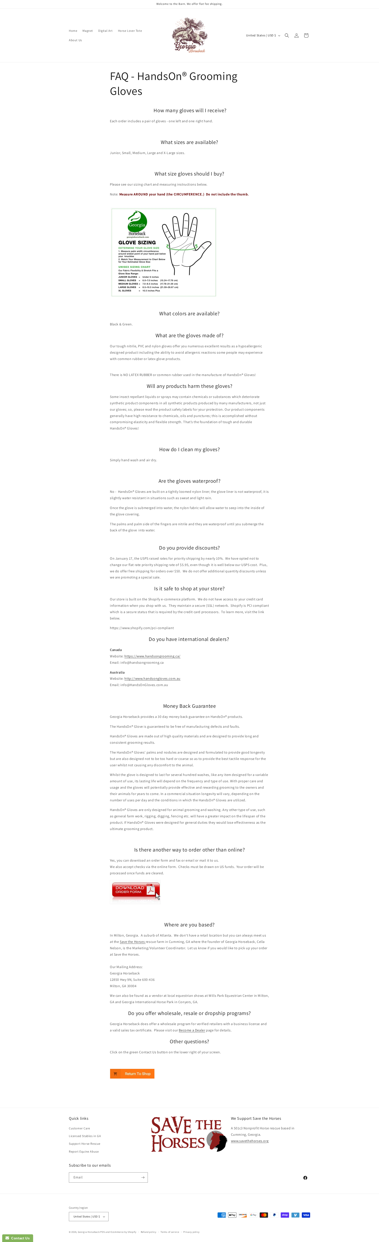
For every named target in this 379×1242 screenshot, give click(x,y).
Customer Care (79, 1128)
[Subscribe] (143, 1177)
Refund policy (148, 1231)
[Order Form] (135, 903)
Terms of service (170, 1231)
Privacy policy (191, 1231)
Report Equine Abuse (84, 1151)
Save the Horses (133, 941)
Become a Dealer (192, 1030)
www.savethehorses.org (250, 1141)
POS (102, 1231)
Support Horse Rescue (84, 1144)
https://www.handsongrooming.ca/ (152, 656)
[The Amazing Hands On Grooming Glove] (132, 1078)
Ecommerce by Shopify (123, 1231)
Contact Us (19, 1238)
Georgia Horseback (89, 1231)
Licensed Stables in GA (85, 1136)
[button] (287, 35)
